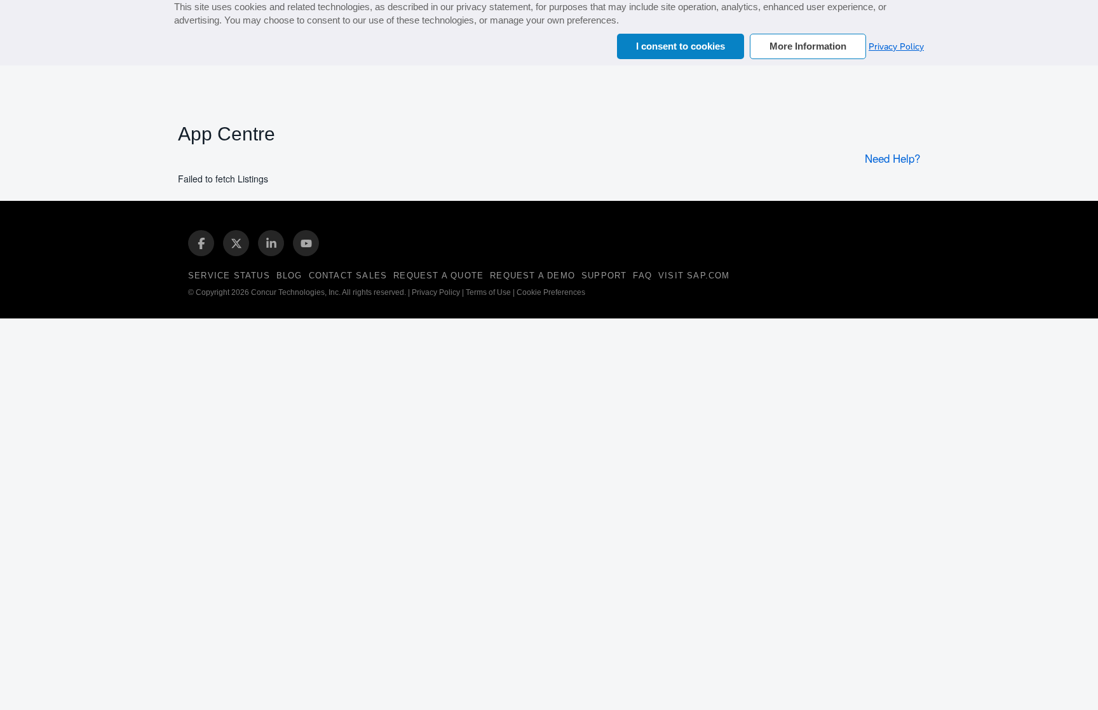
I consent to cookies (680, 46)
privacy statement (493, 6)
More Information (807, 46)
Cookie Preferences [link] (551, 292)
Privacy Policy (896, 46)
